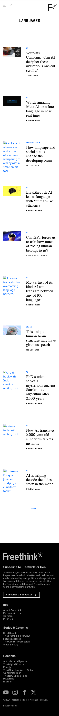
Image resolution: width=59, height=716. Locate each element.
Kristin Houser (33, 120)
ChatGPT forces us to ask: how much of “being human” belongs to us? (41, 244)
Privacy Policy (10, 706)
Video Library (10, 644)
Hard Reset (9, 633)
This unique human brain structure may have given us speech (41, 338)
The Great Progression (16, 642)
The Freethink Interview (16, 636)
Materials (8, 679)
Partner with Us (12, 613)
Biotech (7, 681)
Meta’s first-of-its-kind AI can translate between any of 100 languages (40, 291)
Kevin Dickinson (34, 210)
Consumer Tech (12, 673)
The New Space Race (15, 676)
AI (27, 48)
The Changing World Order (18, 670)
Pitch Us (8, 619)
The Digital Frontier (14, 664)
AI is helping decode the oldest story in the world (40, 479)
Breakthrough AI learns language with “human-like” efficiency (40, 199)
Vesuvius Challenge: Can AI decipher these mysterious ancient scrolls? (40, 62)
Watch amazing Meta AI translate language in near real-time (40, 109)
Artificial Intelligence (15, 661)
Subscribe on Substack (19, 594)
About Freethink (12, 610)
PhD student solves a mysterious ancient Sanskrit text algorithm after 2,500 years (40, 388)
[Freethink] (52, 7)
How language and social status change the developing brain (40, 154)
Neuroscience (33, 142)
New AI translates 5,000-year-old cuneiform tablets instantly (40, 437)
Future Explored (12, 639)
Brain (29, 327)
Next (33, 508)
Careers (7, 616)
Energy (7, 667)
